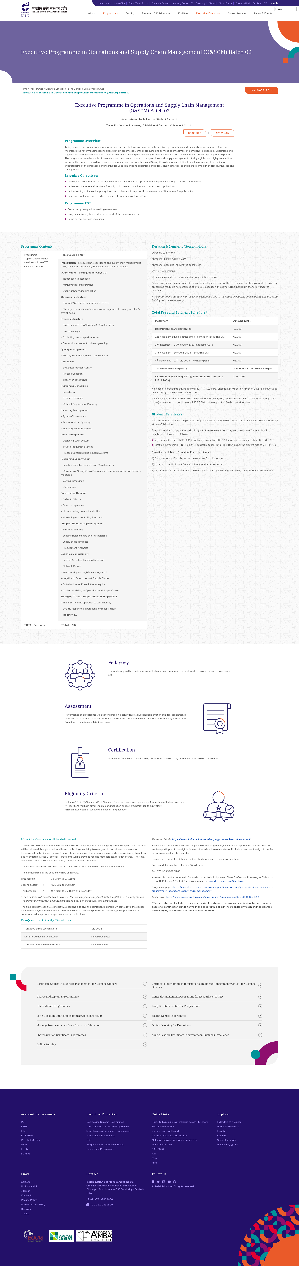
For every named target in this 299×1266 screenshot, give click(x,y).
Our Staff (222, 1135)
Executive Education (208, 13)
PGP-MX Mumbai (30, 1140)
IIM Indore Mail (29, 1186)
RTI (154, 1153)
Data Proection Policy (33, 1204)
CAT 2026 (158, 1149)
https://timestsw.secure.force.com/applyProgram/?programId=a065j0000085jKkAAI (213, 896)
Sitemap (25, 1190)
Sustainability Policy (163, 1126)
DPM (24, 1144)
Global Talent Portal (138, 3)
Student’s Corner (160, 3)
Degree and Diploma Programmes (58, 996)
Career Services (237, 13)
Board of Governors (228, 1126)
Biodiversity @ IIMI (227, 1144)
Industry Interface (162, 1144)
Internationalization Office (112, 3)
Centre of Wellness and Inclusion (170, 1135)
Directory (201, 3)
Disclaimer (26, 1208)
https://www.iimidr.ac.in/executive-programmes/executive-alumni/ (211, 839)
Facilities (183, 13)
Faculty (130, 13)
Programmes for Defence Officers (105, 1144)
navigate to (260, 90)
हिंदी (265, 3)
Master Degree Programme (169, 1015)
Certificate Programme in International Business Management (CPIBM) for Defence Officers (204, 985)
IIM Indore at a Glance (229, 1121)
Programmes (110, 13)
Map (154, 1158)
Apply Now (223, 133)
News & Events (263, 13)
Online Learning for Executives (171, 1025)
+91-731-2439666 (101, 1199)
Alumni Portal (225, 3)
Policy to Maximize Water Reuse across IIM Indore (180, 1121)
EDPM (24, 1149)
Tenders (257, 3)
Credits (25, 1213)
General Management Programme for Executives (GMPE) (187, 996)
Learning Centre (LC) (182, 3)
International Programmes (53, 1006)
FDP (88, 1140)
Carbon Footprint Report (165, 1130)
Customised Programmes (100, 1149)
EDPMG (25, 1153)
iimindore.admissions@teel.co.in (226, 881)
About (91, 13)
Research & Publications (156, 13)
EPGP (24, 1126)
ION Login (26, 1195)
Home (24, 88)
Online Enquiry (46, 1044)
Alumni (212, 3)
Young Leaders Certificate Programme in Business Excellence (190, 1035)
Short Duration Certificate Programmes (61, 1035)
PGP (23, 1121)
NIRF (154, 1162)
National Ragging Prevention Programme (174, 1140)
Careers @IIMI (242, 3)
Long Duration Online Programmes (86, 88)
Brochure (194, 133)
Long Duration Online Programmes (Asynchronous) (69, 1015)
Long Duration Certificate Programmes (176, 1006)
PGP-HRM (27, 1135)
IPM (23, 1130)
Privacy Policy (29, 1199)
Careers (25, 1181)
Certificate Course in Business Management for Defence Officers (77, 983)
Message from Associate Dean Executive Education (68, 1025)
